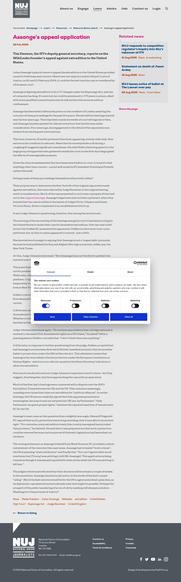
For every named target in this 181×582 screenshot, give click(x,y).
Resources (61, 28)
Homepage (31, 28)
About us (66, 8)
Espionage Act (36, 504)
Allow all (129, 317)
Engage (83, 8)
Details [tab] (90, 272)
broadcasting (153, 58)
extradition (81, 499)
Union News (153, 92)
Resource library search (85, 28)
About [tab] (130, 272)
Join (124, 8)
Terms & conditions (102, 548)
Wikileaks (67, 499)
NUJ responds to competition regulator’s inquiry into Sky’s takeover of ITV (143, 49)
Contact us (140, 8)
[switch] (75, 306)
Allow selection (90, 317)
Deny (52, 317)
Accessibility (98, 544)
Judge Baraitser (56, 504)
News (16, 499)
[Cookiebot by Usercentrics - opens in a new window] (135, 263)
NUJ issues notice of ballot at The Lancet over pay (143, 86)
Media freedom (30, 499)
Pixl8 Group (161, 569)
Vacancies (131, 548)
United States (97, 499)
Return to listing (27, 513)
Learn (97, 8)
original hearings (35, 197)
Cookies (130, 544)
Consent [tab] (51, 272)
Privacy (129, 539)
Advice (111, 8)
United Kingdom (77, 504)
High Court (19, 504)
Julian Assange (50, 499)
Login (157, 8)
